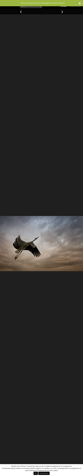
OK (36, 473)
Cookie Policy (44, 473)
